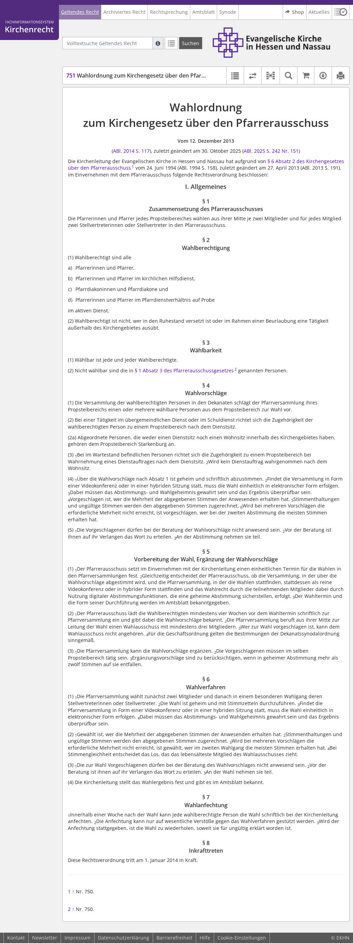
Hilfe (205, 937)
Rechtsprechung (169, 12)
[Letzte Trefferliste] (171, 43)
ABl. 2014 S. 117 (131, 151)
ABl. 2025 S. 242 (262, 151)
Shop (298, 12)
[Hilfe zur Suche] (157, 43)
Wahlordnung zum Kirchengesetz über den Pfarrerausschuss (151, 75)
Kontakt (16, 937)
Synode (227, 12)
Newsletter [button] (44, 937)
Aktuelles (319, 12)
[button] (341, 12)
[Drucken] (340, 75)
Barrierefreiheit (174, 937)
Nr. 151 (290, 151)
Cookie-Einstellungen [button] (242, 937)
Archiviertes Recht (124, 12)
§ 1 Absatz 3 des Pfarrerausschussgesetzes (184, 370)
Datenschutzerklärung (123, 937)
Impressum (77, 937)
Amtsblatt (203, 12)
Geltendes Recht (80, 12)
